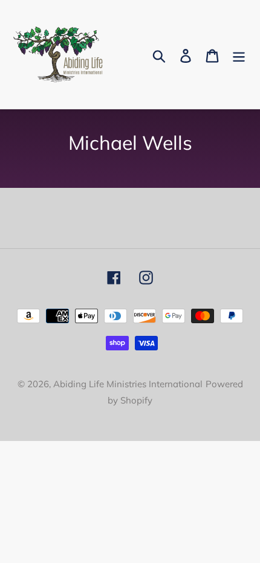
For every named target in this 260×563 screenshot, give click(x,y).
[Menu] (239, 54)
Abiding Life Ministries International (128, 384)
